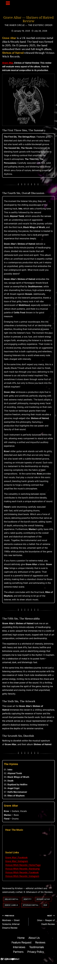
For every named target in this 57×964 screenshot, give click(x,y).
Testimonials (36, 947)
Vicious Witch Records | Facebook (22, 872)
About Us (34, 937)
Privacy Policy (35, 951)
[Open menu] (7, 5)
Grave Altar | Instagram (16, 861)
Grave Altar (7, 63)
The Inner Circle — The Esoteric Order (29, 25)
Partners (18, 951)
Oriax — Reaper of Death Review (46, 920)
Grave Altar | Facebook (16, 857)
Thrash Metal (30, 905)
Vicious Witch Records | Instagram (22, 876)
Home (21, 937)
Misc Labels (11, 905)
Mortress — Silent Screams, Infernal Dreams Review (11, 922)
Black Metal (11, 899)
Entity (27, 899)
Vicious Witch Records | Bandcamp (22, 868)
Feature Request (21, 942)
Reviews (40, 942)
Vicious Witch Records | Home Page (23, 865)
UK (45, 905)
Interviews (19, 947)
